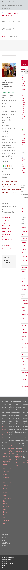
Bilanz (24, 242)
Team (23, 368)
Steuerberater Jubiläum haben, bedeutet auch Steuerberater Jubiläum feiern (3, 478)
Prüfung (24, 325)
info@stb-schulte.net (7, 8)
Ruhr (23, 329)
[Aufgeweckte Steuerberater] (24, 130)
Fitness (24, 282)
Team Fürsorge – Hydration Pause (3, 458)
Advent (24, 227)
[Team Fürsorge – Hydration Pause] (24, 76)
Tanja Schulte (24, 363)
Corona (24, 249)
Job (23, 293)
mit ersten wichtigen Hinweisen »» (5, 432)
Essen (23, 271)
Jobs (23, 296)
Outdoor (24, 322)
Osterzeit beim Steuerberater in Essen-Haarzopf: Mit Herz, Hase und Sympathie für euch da (3, 511)
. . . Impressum (10, 565)
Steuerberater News (8, 248)
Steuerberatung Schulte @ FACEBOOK (7, 228)
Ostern (24, 318)
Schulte (24, 336)
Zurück (8, 57)
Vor (13, 57)
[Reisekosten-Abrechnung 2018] (24, 158)
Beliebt (23, 71)
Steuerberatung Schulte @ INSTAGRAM (7, 237)
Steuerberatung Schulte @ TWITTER (7, 220)
